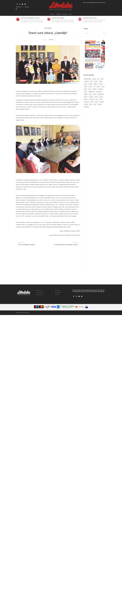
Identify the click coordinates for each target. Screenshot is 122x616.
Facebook (57, 290)
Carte (91, 81)
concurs (95, 81)
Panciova (85, 94)
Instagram (57, 292)
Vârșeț (95, 104)
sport (97, 99)
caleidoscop (86, 81)
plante (95, 94)
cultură (100, 81)
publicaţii (65, 14)
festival (85, 86)
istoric (103, 86)
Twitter (57, 294)
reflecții (101, 96)
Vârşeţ (91, 104)
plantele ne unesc (101, 94)
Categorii (58, 14)
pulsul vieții (91, 96)
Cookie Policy (40, 294)
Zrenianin (99, 104)
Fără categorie (47, 28)
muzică (85, 91)
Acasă (52, 14)
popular (85, 96)
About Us (38, 290)
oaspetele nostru (91, 91)
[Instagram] (19, 4)
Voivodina (85, 104)
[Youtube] (22, 4)
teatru (101, 99)
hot (94, 86)
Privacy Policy (40, 292)
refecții (96, 96)
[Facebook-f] (17, 4)
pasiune (90, 94)
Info (70, 14)
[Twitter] (25, 4)
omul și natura (99, 91)
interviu (98, 86)
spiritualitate (91, 99)
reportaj (85, 99)
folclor (90, 86)
